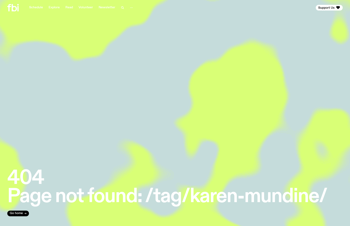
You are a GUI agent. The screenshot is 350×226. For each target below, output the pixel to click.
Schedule (36, 7)
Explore (54, 7)
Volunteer (86, 7)
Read (69, 7)
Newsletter (107, 7)
